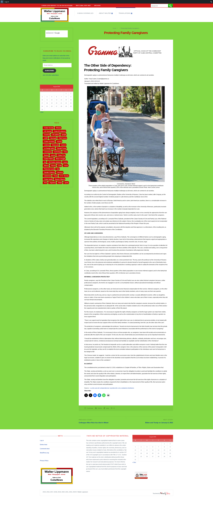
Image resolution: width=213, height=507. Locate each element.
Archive (97, 5)
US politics (55, 135)
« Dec (41, 112)
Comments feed (44, 448)
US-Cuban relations (55, 162)
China (65, 152)
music (66, 165)
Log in (42, 440)
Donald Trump (61, 148)
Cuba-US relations (60, 131)
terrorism (60, 172)
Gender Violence (49, 172)
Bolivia (46, 155)
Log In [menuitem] (7, 2)
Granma (100, 408)
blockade (53, 138)
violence (46, 145)
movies (59, 141)
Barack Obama (60, 179)
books (65, 162)
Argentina (53, 183)
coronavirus (48, 152)
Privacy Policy (44, 460)
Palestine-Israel (49, 169)
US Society (47, 131)
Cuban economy (49, 141)
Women (58, 128)
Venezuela (55, 145)
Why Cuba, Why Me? (83, 5)
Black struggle (60, 159)
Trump (56, 176)
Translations (124, 13)
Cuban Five (61, 155)
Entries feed (43, 444)
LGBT (46, 138)
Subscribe (49, 70)
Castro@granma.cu (103, 79)
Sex (58, 169)
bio (45, 162)
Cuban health (48, 179)
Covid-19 (47, 135)
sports (67, 183)
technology (57, 152)
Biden (60, 183)
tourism (63, 145)
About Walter (105, 13)
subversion (47, 176)
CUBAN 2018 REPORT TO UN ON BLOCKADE (57, 5)
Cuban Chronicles (85, 13)
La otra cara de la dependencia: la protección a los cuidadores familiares (112, 388)
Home (114, 28)
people (64, 135)
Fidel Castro (63, 138)
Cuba (60, 165)
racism (53, 155)
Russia (53, 165)
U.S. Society (64, 176)
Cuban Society (49, 128)
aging (107, 408)
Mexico (46, 165)
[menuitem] (2, 2)
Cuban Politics (48, 159)
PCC (45, 183)
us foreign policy (49, 148)
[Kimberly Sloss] (165, 493)
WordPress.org (44, 453)
